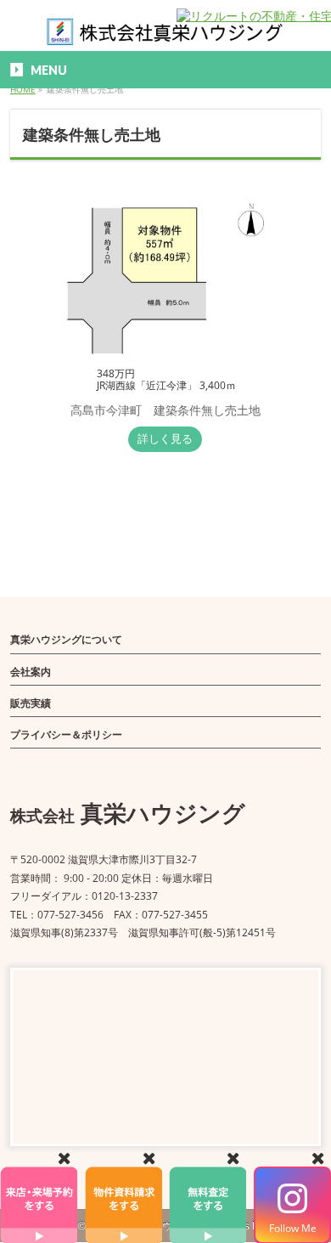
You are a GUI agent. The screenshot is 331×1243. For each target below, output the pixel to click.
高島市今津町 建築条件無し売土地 (165, 410)
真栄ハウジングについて (66, 639)
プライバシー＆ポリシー (66, 734)
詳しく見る (165, 438)
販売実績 (30, 703)
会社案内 (30, 671)
